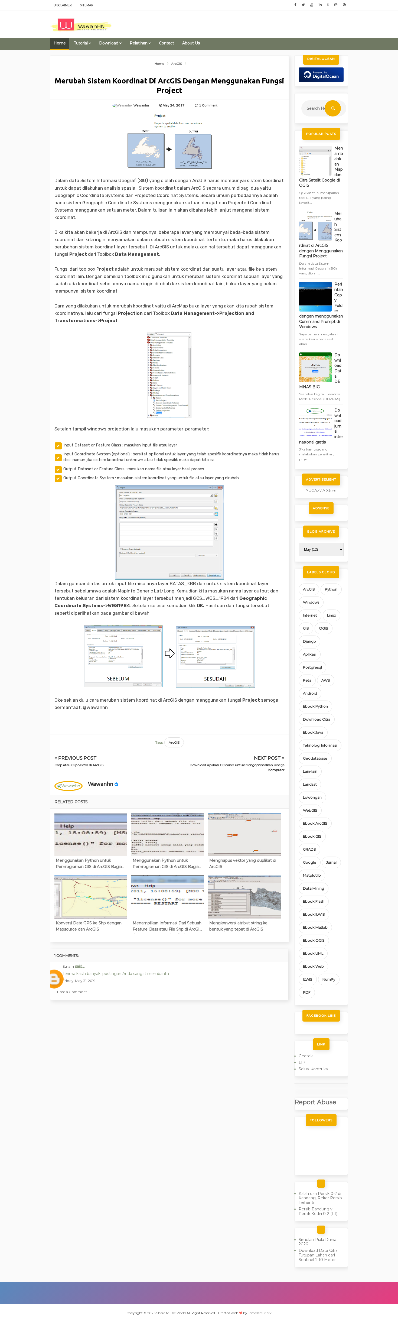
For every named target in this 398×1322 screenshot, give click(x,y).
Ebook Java (313, 732)
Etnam (68, 966)
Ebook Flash (313, 901)
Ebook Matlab (315, 927)
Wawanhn (100, 784)
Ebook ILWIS (314, 914)
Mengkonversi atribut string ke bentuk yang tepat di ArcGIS (238, 926)
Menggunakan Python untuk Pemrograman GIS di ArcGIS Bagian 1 (90, 864)
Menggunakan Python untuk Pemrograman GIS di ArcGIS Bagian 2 (167, 864)
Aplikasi (309, 654)
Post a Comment (72, 992)
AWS (325, 680)
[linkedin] (320, 5)
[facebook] (295, 5)
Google (309, 862)
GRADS (309, 849)
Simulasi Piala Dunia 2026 (317, 1242)
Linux (331, 615)
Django (309, 641)
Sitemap (86, 5)
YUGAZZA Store (321, 490)
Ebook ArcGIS (315, 823)
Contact (166, 43)
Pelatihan (139, 43)
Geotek (306, 1056)
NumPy (328, 979)
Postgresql (312, 667)
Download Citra (316, 719)
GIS (306, 628)
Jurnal (331, 862)
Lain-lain (310, 771)
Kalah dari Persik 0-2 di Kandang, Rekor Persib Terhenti (320, 1198)
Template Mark (260, 1313)
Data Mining (313, 888)
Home (60, 43)
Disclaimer (63, 5)
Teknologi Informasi (320, 745)
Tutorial (81, 43)
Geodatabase (315, 758)
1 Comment (208, 105)
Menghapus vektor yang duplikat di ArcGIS (242, 863)
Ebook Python (315, 706)
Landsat (310, 784)
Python (331, 589)
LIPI (303, 1062)
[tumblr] (328, 5)
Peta (307, 680)
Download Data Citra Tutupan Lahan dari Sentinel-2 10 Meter (318, 1255)
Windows (311, 602)
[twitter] (303, 5)
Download (108, 43)
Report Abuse (315, 1102)
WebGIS (310, 810)
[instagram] (336, 5)
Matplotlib (312, 875)
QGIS (323, 628)
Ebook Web (313, 966)
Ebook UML (313, 953)
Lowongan (312, 797)
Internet (310, 615)
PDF (307, 992)
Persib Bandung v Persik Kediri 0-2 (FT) (318, 1211)
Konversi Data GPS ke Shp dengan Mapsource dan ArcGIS (89, 926)
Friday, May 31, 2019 (79, 980)
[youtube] (311, 5)
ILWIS (307, 979)
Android (310, 693)
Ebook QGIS (314, 940)
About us (191, 43)
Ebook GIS (312, 836)
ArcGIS (174, 742)
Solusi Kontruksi (313, 1069)
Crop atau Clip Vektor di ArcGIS (78, 765)
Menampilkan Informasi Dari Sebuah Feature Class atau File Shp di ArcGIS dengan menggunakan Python (167, 927)
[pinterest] (344, 5)
